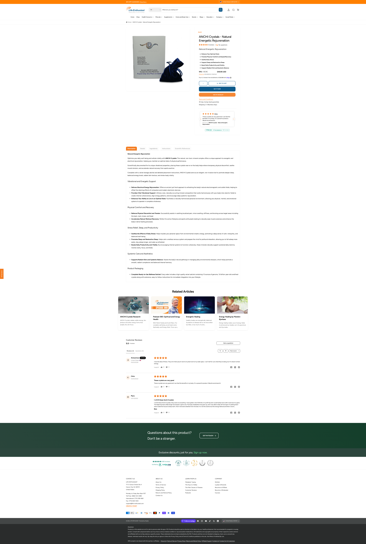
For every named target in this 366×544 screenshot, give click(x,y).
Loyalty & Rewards (220, 485)
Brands (194, 17)
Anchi (200, 32)
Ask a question (228, 343)
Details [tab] (142, 148)
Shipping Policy (160, 490)
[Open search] (220, 351)
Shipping (201, 74)
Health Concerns (147, 17)
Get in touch (208, 435)
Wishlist (217, 482)
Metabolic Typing (190, 482)
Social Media (229, 17)
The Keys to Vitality (191, 485)
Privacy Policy (160, 487)
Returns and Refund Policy (164, 493)
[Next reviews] (234, 119)
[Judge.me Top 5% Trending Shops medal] (210, 463)
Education (210, 17)
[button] (238, 9)
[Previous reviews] (200, 119)
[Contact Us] (233, 9)
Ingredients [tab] (153, 148)
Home (129, 22)
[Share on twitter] (235, 367)
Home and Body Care (182, 17)
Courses (217, 493)
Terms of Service (161, 485)
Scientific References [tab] (182, 148)
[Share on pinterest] (239, 367)
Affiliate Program (207, 541)
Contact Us (159, 495)
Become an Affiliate (221, 487)
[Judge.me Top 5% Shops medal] (202, 463)
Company (219, 17)
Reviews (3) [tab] (130, 351)
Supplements (168, 17)
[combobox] (192, 9)
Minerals (158, 17)
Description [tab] (131, 148)
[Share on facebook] (231, 367)
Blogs (201, 17)
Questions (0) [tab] (139, 351)
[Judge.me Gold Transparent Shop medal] (194, 463)
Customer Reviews (191, 490)
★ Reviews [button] (2, 273)
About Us (158, 482)
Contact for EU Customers (227, 541)
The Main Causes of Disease (193, 487)
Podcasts (188, 493)
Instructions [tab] (166, 148)
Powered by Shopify (144, 521)
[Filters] (225, 351)
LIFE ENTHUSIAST (134, 521)
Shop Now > (143, 2)
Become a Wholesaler (221, 490)
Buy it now (217, 89)
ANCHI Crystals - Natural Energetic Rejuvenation (147, 22)
